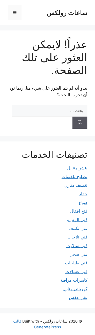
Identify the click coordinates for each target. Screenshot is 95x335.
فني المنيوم (77, 219)
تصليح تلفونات (74, 176)
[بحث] (79, 123)
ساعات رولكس (67, 13)
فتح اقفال (78, 211)
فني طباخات (76, 262)
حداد (83, 193)
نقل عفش (78, 297)
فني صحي (78, 254)
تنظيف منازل (75, 185)
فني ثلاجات (77, 237)
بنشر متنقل (77, 167)
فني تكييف (78, 228)
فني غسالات (76, 271)
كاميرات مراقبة (73, 280)
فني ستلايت (76, 245)
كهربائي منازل (75, 288)
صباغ (83, 202)
